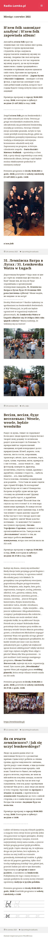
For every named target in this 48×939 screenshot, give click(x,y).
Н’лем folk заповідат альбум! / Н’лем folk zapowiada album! (22, 31)
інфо (27, 406)
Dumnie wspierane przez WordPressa (18, 936)
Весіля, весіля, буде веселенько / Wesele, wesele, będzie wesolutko (22, 420)
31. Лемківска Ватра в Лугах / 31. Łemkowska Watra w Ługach (23, 264)
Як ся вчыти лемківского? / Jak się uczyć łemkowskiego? (23, 742)
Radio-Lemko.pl (15, 6)
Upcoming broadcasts (30, 252)
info (23, 406)
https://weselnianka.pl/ (14, 721)
